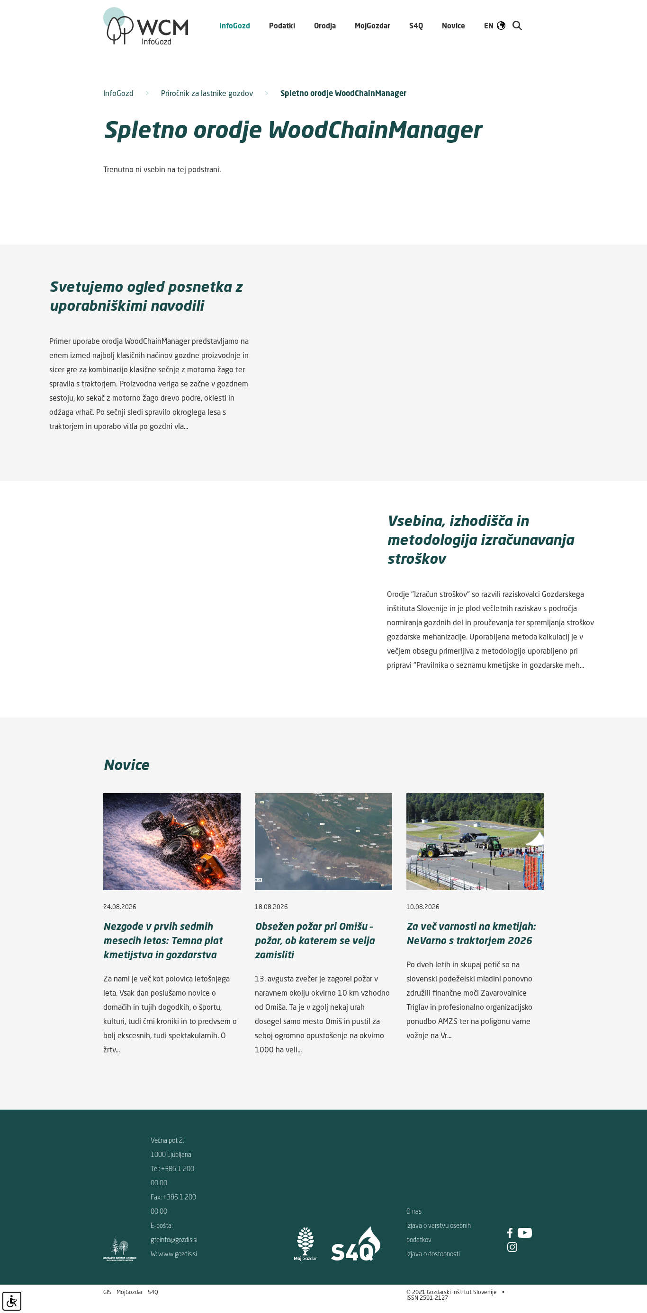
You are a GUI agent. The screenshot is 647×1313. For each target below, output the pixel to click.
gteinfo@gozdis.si (174, 1239)
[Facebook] (509, 1231)
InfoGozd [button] (234, 25)
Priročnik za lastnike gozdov (207, 93)
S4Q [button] (416, 25)
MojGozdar (372, 25)
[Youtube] (525, 1231)
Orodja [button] (325, 25)
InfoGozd (118, 93)
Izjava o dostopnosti (433, 1253)
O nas (414, 1211)
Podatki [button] (282, 25)
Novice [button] (453, 25)
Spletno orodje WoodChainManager (343, 93)
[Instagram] (512, 1246)
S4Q (153, 1291)
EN (489, 25)
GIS (107, 1291)
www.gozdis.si (177, 1253)
